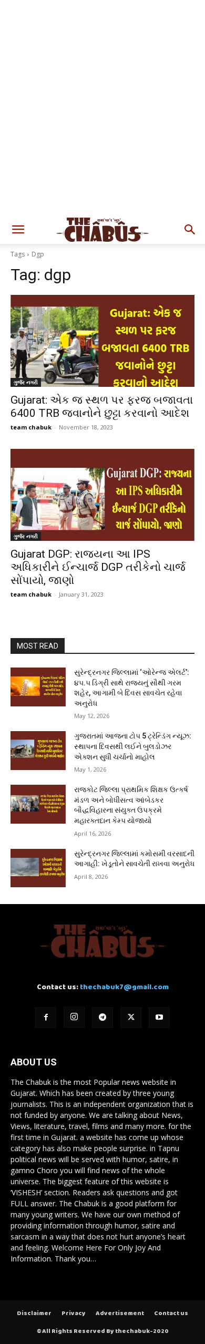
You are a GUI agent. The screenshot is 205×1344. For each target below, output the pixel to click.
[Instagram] (74, 1017)
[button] (18, 230)
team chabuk (31, 427)
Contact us (171, 1313)
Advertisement (120, 1313)
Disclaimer (34, 1313)
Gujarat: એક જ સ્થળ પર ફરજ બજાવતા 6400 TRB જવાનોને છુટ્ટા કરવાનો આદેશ (102, 406)
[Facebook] (45, 1017)
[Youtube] (159, 1017)
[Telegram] (102, 1017)
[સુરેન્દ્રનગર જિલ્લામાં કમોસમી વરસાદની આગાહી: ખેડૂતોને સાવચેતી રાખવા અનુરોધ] (38, 868)
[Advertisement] (102, 107)
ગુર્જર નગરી (26, 382)
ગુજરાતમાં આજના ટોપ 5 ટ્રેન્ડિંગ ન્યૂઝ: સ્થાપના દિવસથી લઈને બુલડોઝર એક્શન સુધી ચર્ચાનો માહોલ (132, 746)
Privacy (74, 1313)
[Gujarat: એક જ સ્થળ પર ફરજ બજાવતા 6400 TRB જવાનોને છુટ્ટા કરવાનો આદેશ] (102, 341)
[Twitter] (130, 1017)
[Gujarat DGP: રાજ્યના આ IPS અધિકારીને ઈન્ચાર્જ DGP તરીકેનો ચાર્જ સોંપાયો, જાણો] (102, 495)
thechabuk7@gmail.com (124, 987)
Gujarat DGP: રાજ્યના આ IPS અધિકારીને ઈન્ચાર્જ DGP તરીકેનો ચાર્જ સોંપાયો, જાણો (98, 567)
